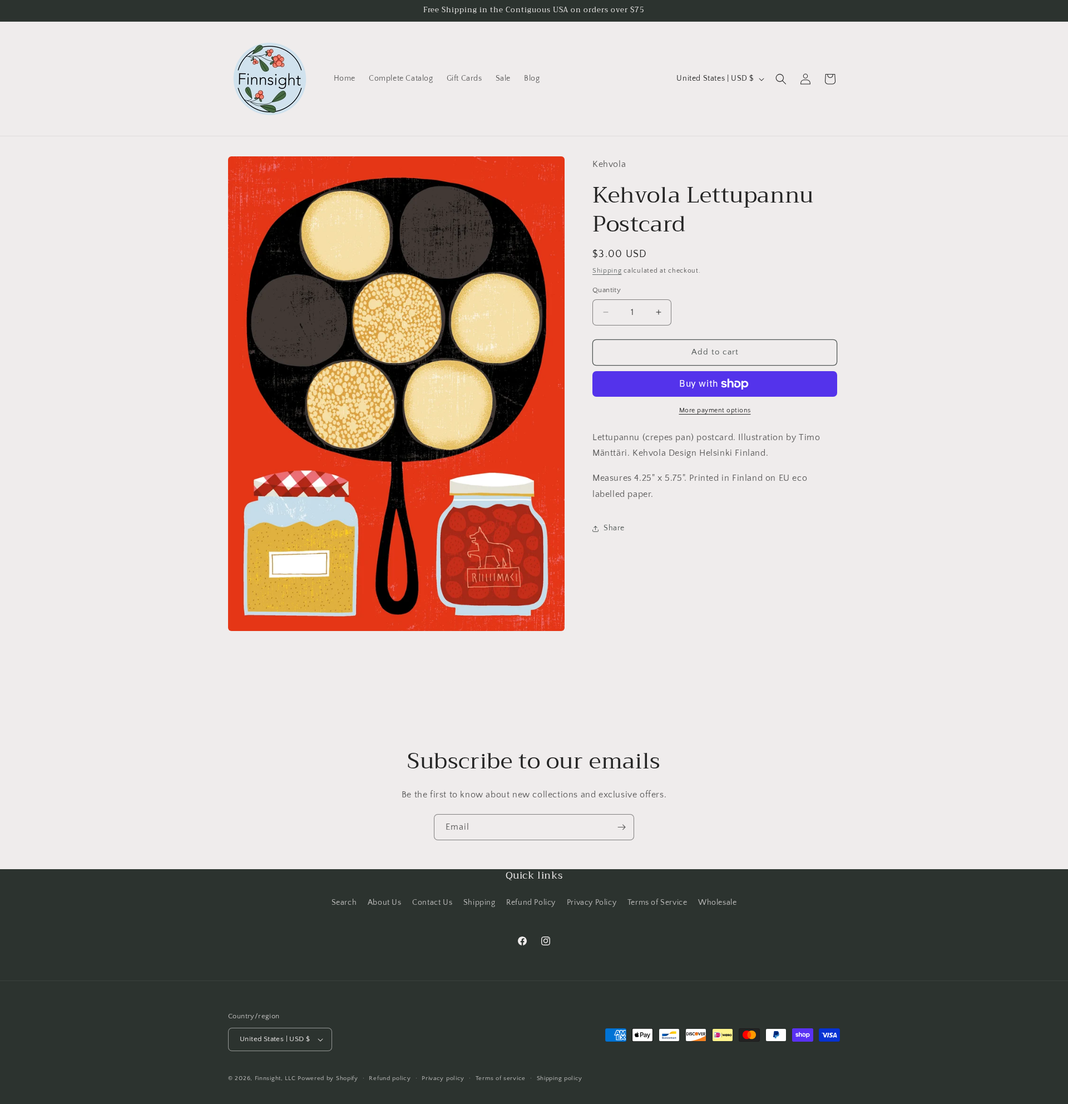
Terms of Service (657, 902)
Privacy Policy (591, 902)
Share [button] (614, 528)
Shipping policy (560, 1078)
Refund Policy (531, 902)
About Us (385, 902)
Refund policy (390, 1078)
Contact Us (432, 902)
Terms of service (501, 1078)
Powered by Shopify (328, 1078)
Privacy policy (443, 1078)
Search (344, 902)
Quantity (606, 290)
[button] (781, 79)
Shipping (607, 270)
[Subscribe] (621, 827)
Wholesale (717, 902)
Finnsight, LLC (275, 1078)
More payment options (715, 410)
